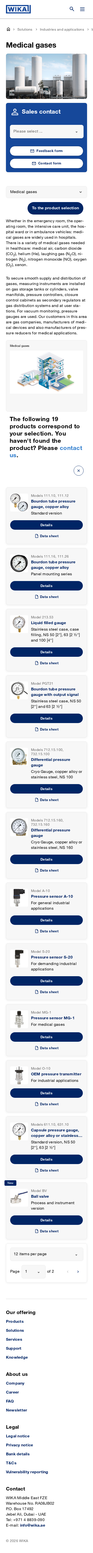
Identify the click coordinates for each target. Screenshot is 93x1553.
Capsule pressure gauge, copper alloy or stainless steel (55, 1133)
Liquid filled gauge (48, 623)
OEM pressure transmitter (56, 1074)
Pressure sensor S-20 (52, 957)
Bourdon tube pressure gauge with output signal (55, 692)
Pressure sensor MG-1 (53, 1018)
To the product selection (55, 208)
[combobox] (47, 131)
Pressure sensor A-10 (52, 896)
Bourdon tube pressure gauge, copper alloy (53, 504)
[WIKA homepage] (18, 9)
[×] (78, 470)
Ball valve (40, 1196)
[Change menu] (82, 9)
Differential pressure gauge (50, 762)
